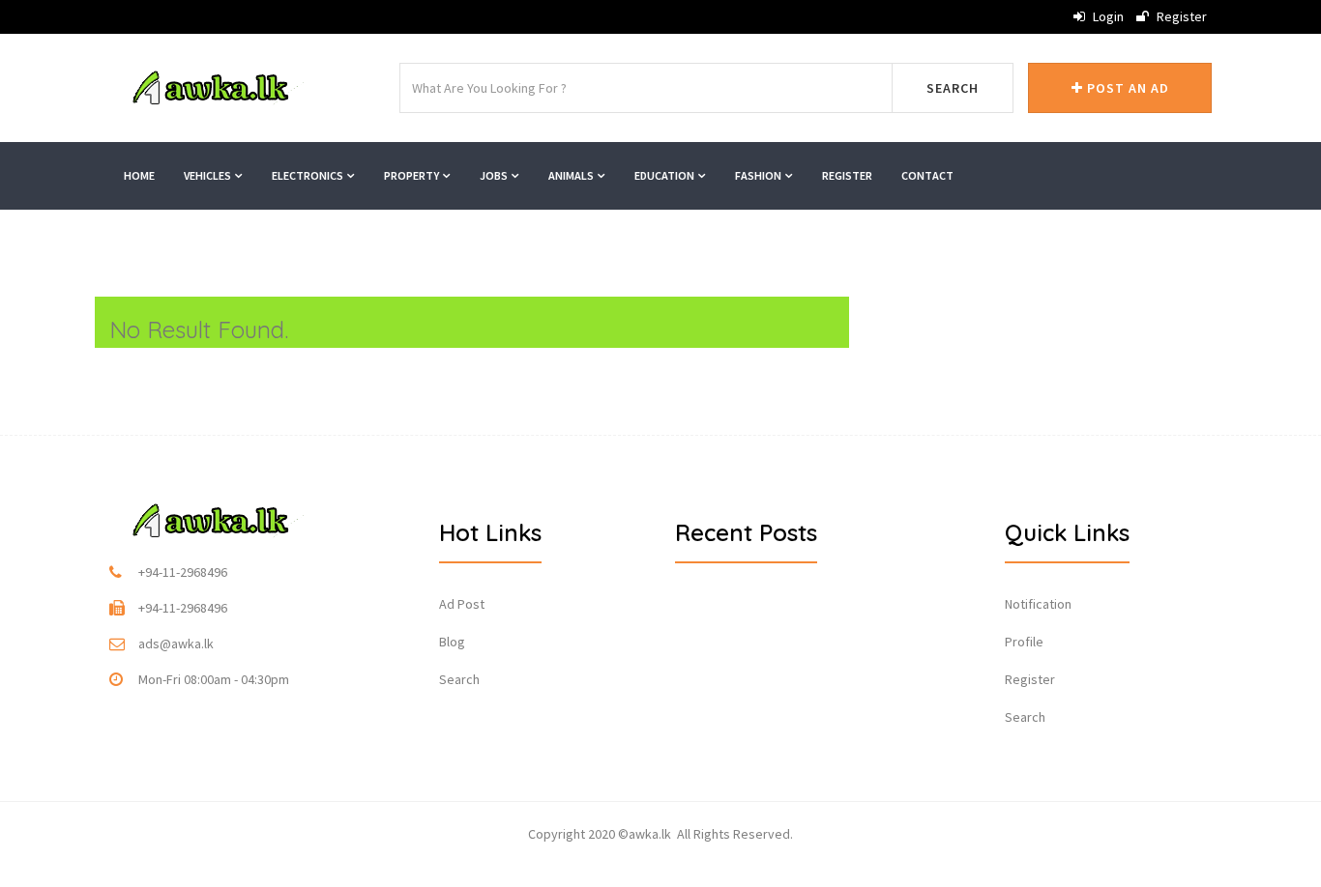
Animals (572, 175)
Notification (1038, 604)
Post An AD (1126, 88)
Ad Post (461, 604)
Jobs (495, 175)
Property (412, 175)
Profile (1024, 641)
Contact (927, 175)
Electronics (308, 175)
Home (139, 175)
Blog (452, 641)
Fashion (759, 175)
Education (665, 175)
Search (952, 88)
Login (1107, 16)
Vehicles (208, 175)
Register (1180, 16)
